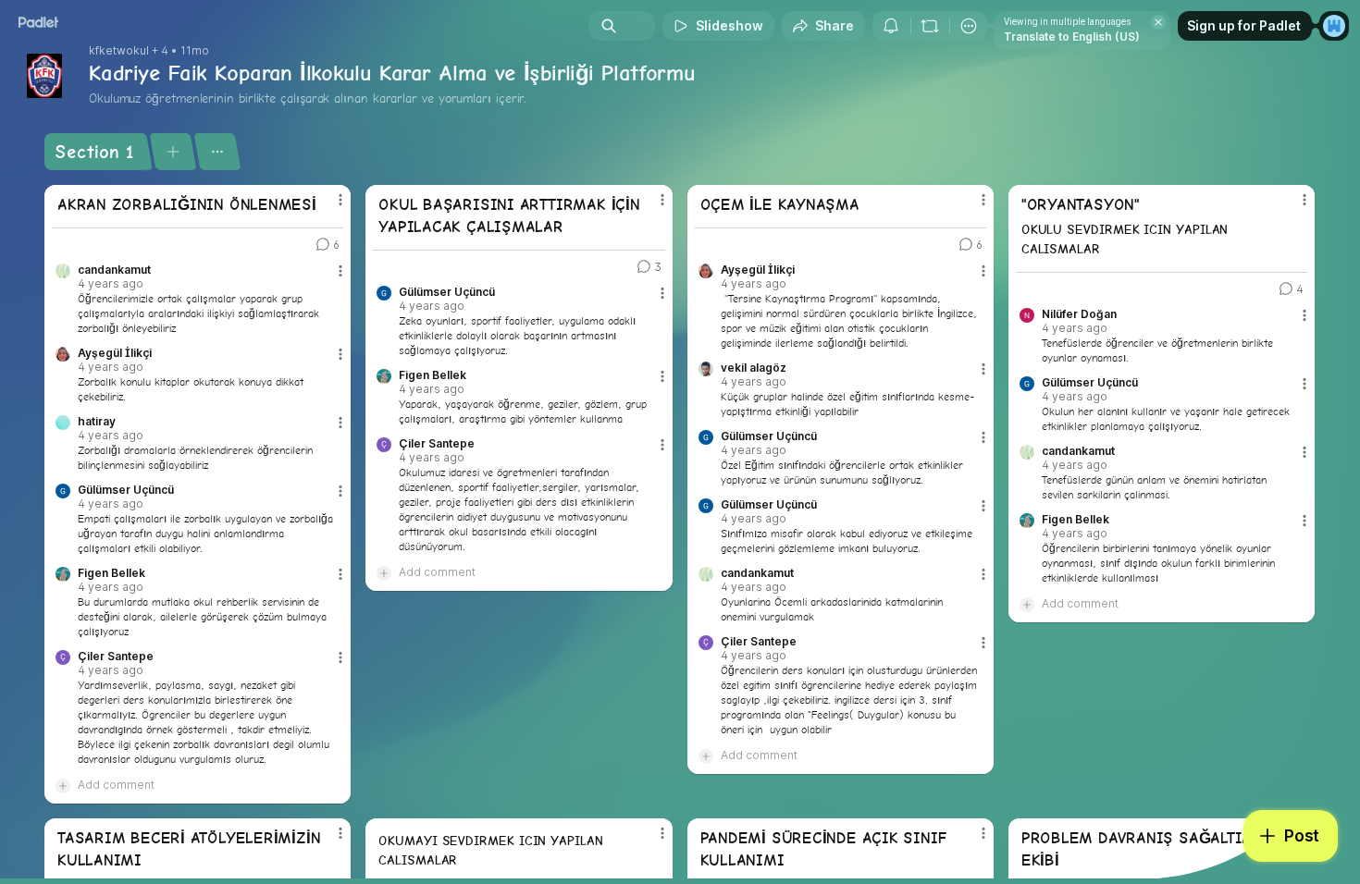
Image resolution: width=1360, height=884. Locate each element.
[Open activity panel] (890, 26)
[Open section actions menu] (217, 151)
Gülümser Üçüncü (126, 490)
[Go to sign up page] (1334, 26)
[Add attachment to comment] (62, 785)
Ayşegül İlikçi (115, 353)
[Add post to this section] (172, 151)
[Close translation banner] (1158, 22)
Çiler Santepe (116, 656)
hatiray (97, 421)
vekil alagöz (753, 368)
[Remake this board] (929, 26)
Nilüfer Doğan (1079, 314)
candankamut (114, 270)
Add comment (116, 785)
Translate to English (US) (1072, 36)
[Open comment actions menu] (340, 278)
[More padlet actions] (968, 26)
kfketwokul (119, 50)
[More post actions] (340, 200)
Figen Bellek (111, 573)
